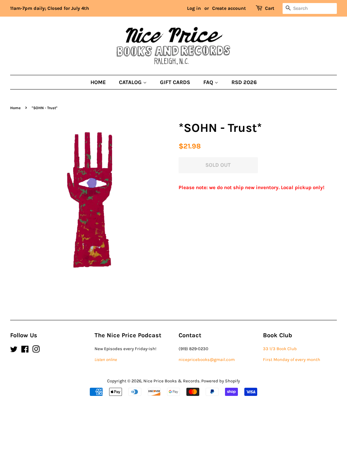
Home (98, 82)
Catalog (131, 82)
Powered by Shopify (220, 380)
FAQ (209, 82)
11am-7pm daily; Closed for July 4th (49, 8)
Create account (229, 8)
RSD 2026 (244, 82)
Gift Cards (175, 82)
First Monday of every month (291, 359)
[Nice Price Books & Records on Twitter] (14, 350)
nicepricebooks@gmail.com (207, 359)
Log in (194, 8)
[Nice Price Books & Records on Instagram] (36, 350)
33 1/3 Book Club (280, 348)
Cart (269, 8)
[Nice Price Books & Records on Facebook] (25, 350)
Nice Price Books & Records (171, 380)
